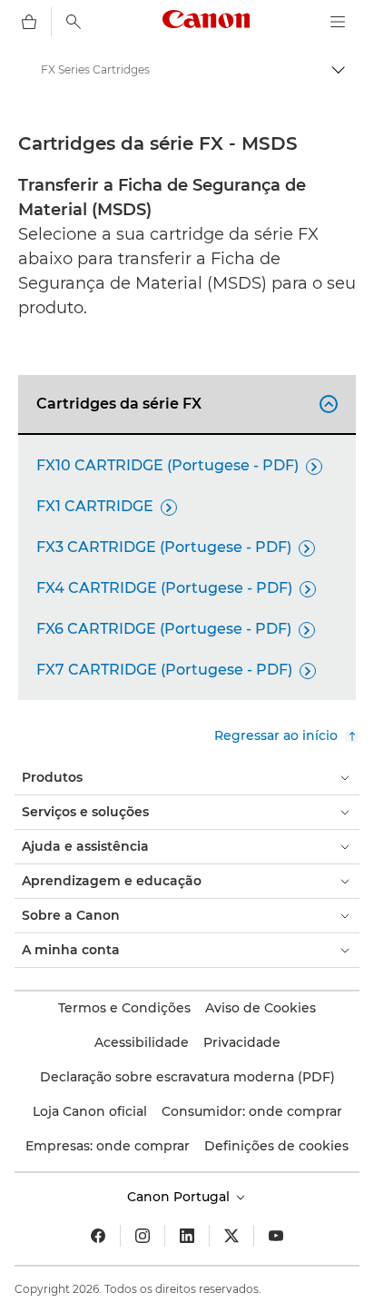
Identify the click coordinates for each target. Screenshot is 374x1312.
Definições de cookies (276, 1146)
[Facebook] (98, 1235)
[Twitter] (231, 1235)
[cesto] (29, 21)
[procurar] (73, 21)
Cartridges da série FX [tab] (184, 403)
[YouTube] (276, 1235)
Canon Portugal (180, 1197)
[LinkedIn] (187, 1235)
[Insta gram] (142, 1235)
